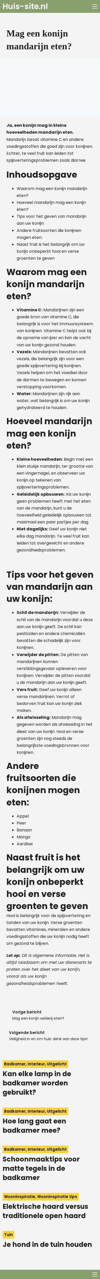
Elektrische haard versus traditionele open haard (45, 1211)
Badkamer (15, 1064)
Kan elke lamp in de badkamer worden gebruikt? (37, 1083)
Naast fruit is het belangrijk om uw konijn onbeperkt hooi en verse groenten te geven (51, 251)
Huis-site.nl (25, 6)
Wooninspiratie (19, 1196)
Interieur (36, 1064)
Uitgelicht (57, 1064)
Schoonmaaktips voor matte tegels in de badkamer (41, 1169)
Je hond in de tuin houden (47, 1244)
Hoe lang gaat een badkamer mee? (34, 1126)
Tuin (8, 1234)
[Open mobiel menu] (94, 6)
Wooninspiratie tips (57, 1196)
